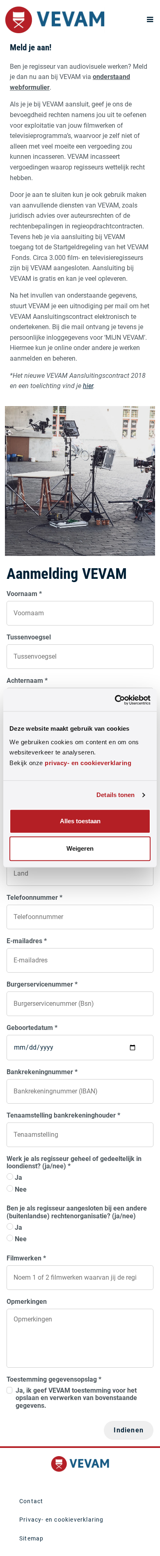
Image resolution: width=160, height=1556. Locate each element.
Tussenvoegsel (29, 637)
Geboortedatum (32, 1028)
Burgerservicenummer (42, 984)
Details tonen (115, 794)
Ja (18, 1177)
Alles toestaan (80, 821)
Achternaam (27, 680)
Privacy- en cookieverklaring (61, 1519)
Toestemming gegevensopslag (54, 1379)
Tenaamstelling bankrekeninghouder (63, 1115)
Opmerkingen (27, 1301)
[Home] (55, 20)
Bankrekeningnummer (42, 1072)
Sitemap (31, 1538)
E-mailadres (27, 941)
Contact (31, 1501)
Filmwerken (26, 1258)
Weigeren (80, 848)
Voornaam (24, 594)
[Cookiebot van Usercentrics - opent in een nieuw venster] (115, 700)
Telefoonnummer (34, 897)
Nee (21, 1189)
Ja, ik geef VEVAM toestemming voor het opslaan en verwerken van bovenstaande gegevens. (76, 1398)
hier (88, 386)
